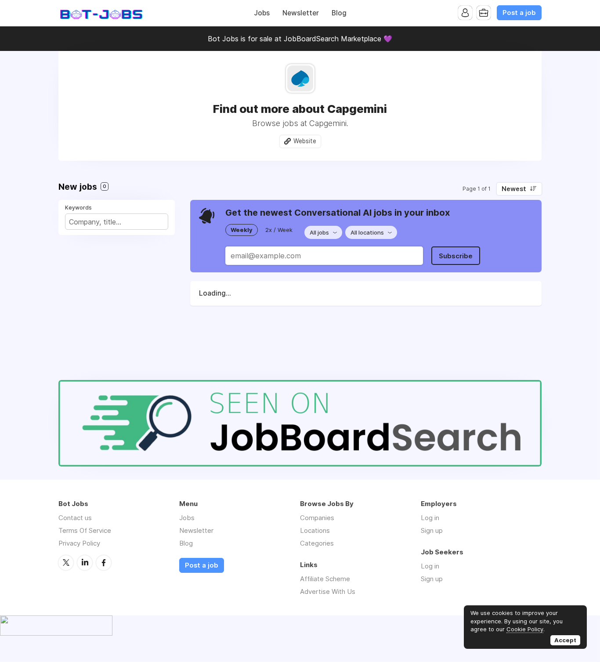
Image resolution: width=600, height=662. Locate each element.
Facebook (103, 562)
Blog (339, 13)
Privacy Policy (79, 543)
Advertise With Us (327, 591)
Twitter (65, 562)
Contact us (75, 518)
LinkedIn (84, 562)
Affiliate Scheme (325, 579)
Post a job (519, 13)
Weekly (242, 229)
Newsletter (300, 13)
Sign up (432, 530)
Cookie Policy (524, 629)
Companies (317, 518)
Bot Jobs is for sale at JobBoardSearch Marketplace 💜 (300, 38)
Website (304, 141)
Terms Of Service (84, 530)
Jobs (262, 13)
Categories (317, 543)
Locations (315, 530)
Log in (430, 518)
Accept (565, 640)
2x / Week (279, 229)
